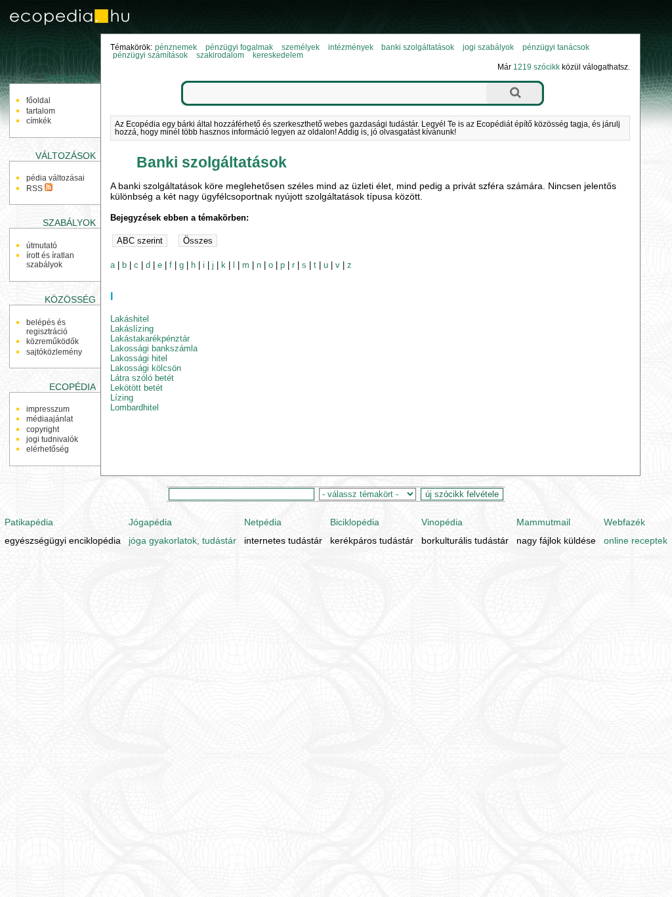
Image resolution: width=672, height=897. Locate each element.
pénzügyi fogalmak (239, 47)
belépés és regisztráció (47, 327)
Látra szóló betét (142, 378)
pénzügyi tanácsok (555, 47)
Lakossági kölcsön (145, 368)
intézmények (350, 47)
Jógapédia (150, 522)
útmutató (41, 245)
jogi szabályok (488, 47)
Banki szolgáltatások (211, 162)
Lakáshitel (129, 319)
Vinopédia (442, 522)
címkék (38, 120)
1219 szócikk (536, 67)
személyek (301, 47)
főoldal (38, 100)
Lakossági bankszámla (154, 348)
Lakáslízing (132, 329)
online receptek (635, 540)
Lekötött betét (136, 388)
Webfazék (624, 522)
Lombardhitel (134, 407)
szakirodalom (220, 55)
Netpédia (263, 522)
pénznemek (176, 47)
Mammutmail (543, 522)
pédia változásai (55, 178)
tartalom (40, 111)
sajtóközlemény (54, 352)
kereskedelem (278, 55)
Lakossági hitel (138, 358)
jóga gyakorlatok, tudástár (182, 540)
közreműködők (52, 341)
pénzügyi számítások (150, 55)
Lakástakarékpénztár (150, 338)
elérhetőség (47, 449)
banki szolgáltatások (417, 47)
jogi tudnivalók (52, 439)
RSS (35, 188)
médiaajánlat (49, 419)
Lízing (121, 398)
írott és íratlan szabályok (50, 260)
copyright (42, 429)
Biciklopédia (354, 522)
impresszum (48, 409)
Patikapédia (29, 522)
